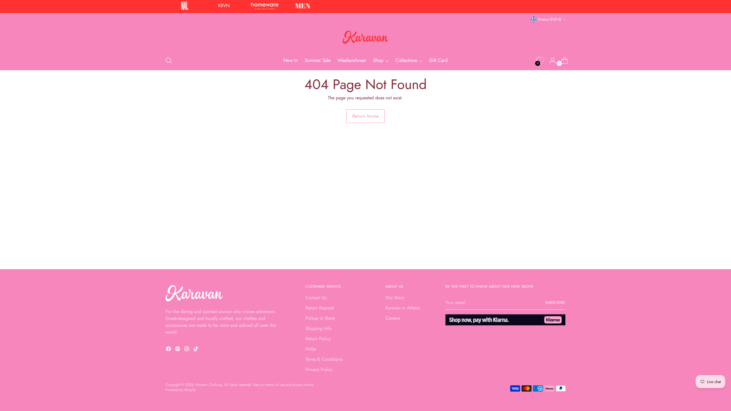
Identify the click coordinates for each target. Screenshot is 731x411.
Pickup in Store (320, 318)
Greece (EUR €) (549, 19)
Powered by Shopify (181, 389)
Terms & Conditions (324, 359)
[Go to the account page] (550, 60)
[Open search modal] (168, 60)
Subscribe (555, 302)
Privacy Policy (319, 369)
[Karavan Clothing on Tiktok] (196, 350)
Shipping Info (319, 328)
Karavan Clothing (209, 384)
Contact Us (316, 297)
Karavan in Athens (402, 308)
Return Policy (318, 338)
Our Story (394, 297)
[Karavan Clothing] (365, 37)
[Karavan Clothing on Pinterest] (178, 350)
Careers (392, 318)
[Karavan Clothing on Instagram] (187, 350)
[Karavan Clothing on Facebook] (169, 350)
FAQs (311, 349)
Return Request (320, 308)
